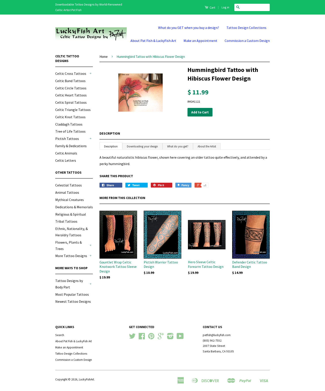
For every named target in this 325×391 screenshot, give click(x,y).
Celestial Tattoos (68, 185)
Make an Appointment (200, 40)
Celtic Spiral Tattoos (71, 102)
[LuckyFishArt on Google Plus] (160, 338)
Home (103, 57)
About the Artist (207, 146)
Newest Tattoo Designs (73, 301)
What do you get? (177, 146)
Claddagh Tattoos (68, 124)
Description (109, 133)
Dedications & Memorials (74, 207)
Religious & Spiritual (70, 214)
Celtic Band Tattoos (70, 81)
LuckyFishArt (86, 379)
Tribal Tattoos (66, 221)
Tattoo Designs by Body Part (69, 283)
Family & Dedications (71, 146)
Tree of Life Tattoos (70, 131)
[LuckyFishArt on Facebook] (141, 338)
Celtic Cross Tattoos (70, 73)
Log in (225, 7)
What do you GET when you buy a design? (188, 27)
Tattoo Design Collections (246, 27)
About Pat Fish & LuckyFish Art (153, 40)
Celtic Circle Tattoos (70, 88)
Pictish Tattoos (67, 138)
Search (59, 335)
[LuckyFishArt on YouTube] (180, 338)
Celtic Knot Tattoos (70, 117)
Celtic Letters (65, 160)
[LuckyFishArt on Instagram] (170, 338)
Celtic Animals (66, 153)
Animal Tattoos (67, 192)
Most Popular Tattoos (72, 294)
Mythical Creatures (69, 199)
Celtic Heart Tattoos (71, 95)
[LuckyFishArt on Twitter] (132, 338)
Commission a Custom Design (247, 40)
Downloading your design (142, 146)
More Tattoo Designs (71, 256)
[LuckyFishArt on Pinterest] (151, 338)
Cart (212, 7)
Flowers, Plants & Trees (68, 245)
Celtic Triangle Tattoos (73, 109)
